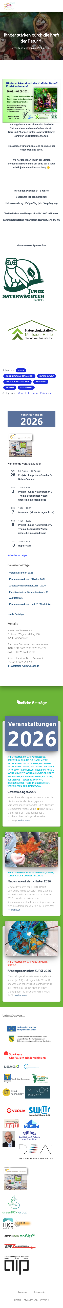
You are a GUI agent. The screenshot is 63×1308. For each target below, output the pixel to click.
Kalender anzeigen (18, 555)
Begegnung (14, 760)
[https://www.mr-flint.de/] (27, 1237)
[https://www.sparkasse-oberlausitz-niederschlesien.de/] (25, 1056)
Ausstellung (38, 757)
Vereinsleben (26, 387)
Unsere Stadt (42, 783)
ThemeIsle (43, 1300)
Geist (21, 393)
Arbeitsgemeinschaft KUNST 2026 (27, 585)
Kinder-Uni (40, 770)
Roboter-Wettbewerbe (20, 780)
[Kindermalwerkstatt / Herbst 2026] (31, 849)
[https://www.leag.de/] (14, 1067)
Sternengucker (16, 783)
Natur (35, 393)
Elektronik (45, 763)
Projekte (10, 387)
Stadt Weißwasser (20, 1079)
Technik (30, 783)
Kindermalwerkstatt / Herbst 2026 (27, 579)
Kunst (50, 770)
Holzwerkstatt (39, 767)
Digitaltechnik (30, 763)
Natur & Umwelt (46, 376)
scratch (37, 780)
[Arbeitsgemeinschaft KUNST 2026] (31, 938)
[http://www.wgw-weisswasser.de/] (31, 1125)
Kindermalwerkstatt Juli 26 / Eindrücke (30, 604)
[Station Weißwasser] (10, 6)
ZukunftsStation (32, 786)
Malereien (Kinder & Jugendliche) (36, 512)
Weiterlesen (24, 820)
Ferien (21, 370)
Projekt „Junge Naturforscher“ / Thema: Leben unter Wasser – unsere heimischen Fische (35, 495)
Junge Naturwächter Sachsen (19, 376)
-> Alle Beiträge (16, 614)
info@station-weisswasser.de (23, 666)
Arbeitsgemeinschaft (19, 757)
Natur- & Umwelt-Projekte (17, 382)
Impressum (23, 1292)
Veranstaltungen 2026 (21, 572)
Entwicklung (15, 767)
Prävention (41, 382)
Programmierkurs (31, 776)
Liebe (28, 393)
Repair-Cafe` (25, 545)
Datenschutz (39, 1292)
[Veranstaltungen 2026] (31, 733)
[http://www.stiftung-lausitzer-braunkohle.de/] (31, 1067)
